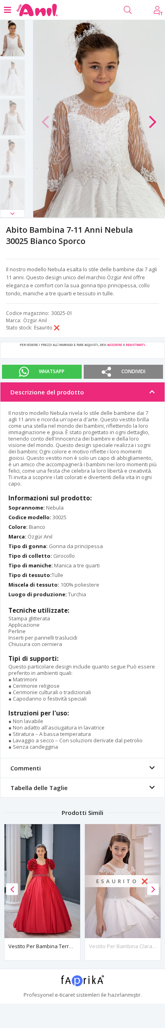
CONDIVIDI (133, 371)
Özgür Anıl (35, 320)
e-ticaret (65, 994)
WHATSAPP (51, 371)
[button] (12, 213)
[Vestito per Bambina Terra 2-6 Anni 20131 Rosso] (42, 881)
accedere (114, 345)
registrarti (135, 345)
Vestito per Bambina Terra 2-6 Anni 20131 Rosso (66, 946)
